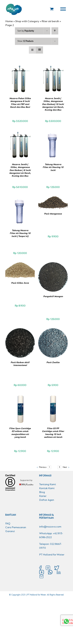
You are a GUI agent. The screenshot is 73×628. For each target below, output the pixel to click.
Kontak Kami (46, 488)
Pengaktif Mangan (53, 296)
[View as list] (39, 50)
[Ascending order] (54, 31)
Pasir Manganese (53, 214)
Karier (42, 496)
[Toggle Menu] (63, 9)
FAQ (7, 523)
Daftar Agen (46, 500)
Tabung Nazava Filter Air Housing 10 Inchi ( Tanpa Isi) (20, 233)
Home (9, 21)
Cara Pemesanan (15, 527)
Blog (42, 492)
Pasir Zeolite (53, 362)
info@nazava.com (50, 526)
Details (21, 81)
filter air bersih (50, 21)
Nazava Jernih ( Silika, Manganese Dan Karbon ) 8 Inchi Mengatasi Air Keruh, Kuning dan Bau (20, 170)
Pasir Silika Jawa (20, 283)
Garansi (10, 531)
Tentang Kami (47, 484)
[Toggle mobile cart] (52, 9)
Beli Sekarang (19, 77)
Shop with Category (27, 21)
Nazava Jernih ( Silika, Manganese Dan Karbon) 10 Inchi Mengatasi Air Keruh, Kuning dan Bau (53, 104)
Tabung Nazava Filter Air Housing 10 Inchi (53, 167)
